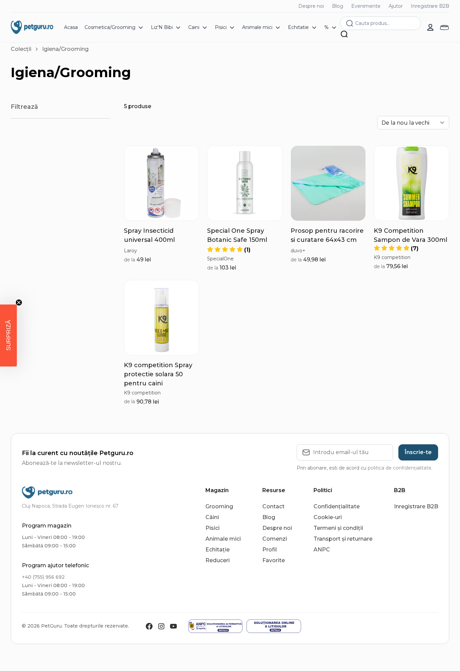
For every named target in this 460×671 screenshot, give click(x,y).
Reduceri (217, 560)
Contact (273, 506)
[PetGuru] (32, 27)
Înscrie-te (418, 452)
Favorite (273, 560)
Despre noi (311, 6)
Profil (269, 549)
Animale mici (223, 539)
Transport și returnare (343, 539)
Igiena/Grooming (65, 49)
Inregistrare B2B (430, 6)
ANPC (322, 549)
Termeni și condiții (338, 528)
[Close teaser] (18, 302)
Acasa (71, 27)
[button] (229, 250)
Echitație (217, 549)
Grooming (219, 506)
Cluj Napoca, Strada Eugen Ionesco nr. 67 (70, 506)
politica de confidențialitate (399, 468)
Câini (212, 517)
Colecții (21, 49)
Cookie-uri (328, 517)
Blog (337, 6)
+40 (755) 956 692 (43, 577)
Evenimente (366, 6)
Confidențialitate (337, 506)
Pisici (212, 528)
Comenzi (274, 539)
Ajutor (396, 6)
